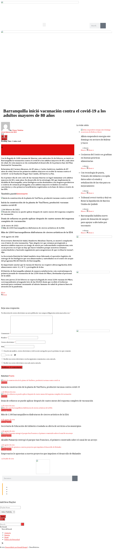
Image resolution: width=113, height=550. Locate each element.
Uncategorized (6, 410)
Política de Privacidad (16, 494)
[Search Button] (0, 521)
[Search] (103, 25)
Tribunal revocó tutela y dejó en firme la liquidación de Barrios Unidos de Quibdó (96, 201)
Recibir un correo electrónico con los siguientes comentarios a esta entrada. (30, 359)
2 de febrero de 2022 (10, 209)
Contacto (11, 487)
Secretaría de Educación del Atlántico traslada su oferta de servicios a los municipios (41, 426)
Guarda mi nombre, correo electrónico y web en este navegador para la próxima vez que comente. (37, 351)
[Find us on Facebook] (1, 543)
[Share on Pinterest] (37, 152)
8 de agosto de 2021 (10, 236)
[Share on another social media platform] (37, 154)
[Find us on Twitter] (2, 543)
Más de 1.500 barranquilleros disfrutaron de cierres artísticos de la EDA (37, 232)
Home (10, 492)
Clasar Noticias (17, 130)
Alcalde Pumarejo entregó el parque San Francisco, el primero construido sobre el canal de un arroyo (49, 440)
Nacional (4, 382)
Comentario (5, 333)
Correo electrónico (8, 342)
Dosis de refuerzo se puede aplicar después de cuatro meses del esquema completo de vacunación (47, 401)
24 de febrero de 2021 (9, 132)
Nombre (4, 338)
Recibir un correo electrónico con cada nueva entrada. (22, 363)
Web (2, 347)
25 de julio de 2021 (7, 459)
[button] (44, 25)
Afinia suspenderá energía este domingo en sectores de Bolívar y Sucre (95, 140)
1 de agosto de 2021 (8, 445)
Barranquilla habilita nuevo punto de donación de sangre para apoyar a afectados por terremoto (94, 221)
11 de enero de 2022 (9, 225)
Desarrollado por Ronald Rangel (16, 547)
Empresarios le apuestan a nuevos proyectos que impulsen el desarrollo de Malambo (41, 454)
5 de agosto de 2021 (8, 431)
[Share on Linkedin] (37, 150)
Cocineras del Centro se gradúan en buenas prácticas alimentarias (96, 158)
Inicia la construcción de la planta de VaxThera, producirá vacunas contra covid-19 (40, 387)
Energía (11, 489)
